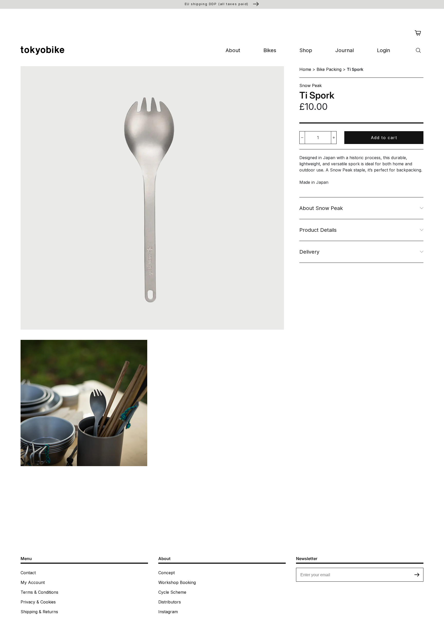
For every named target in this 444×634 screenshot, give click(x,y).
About (233, 50)
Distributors (169, 601)
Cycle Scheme (172, 592)
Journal (344, 50)
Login (383, 50)
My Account (33, 582)
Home (305, 69)
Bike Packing (329, 69)
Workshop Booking (177, 582)
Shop (305, 50)
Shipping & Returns (39, 611)
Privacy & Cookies (38, 601)
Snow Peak (310, 85)
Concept (166, 572)
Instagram (168, 611)
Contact (28, 572)
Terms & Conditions (39, 592)
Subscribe (417, 575)
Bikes (269, 50)
